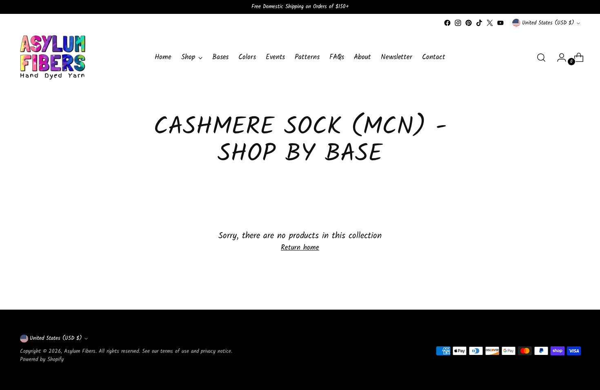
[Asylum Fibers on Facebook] (447, 23)
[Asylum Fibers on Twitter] (489, 23)
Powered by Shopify (42, 359)
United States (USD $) (548, 23)
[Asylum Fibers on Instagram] (458, 23)
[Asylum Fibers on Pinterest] (468, 23)
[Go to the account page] (558, 57)
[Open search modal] (541, 57)
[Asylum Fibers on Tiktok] (479, 23)
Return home (300, 248)
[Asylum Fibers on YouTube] (500, 23)
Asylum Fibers (80, 351)
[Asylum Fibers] (52, 57)
